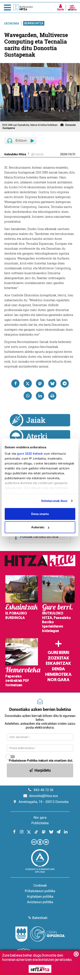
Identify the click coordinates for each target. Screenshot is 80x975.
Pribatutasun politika (40, 891)
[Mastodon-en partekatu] (40, 383)
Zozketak (58, 658)
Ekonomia (11, 23)
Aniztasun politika (40, 902)
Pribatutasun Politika (23, 760)
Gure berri (58, 652)
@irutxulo (37, 154)
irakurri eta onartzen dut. (41, 760)
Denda (58, 669)
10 (69, 154)
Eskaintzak (58, 663)
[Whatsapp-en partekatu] (28, 396)
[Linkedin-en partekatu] (40, 396)
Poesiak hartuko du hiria (39, 536)
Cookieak (40, 885)
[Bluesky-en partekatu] (52, 383)
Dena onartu (40, 513)
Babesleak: (40, 918)
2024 (63, 154)
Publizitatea (40, 823)
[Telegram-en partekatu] (65, 383)
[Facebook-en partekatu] (15, 383)
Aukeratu (37, 527)
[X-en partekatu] (28, 383)
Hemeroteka (58, 674)
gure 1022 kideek (30, 453)
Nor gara (58, 679)
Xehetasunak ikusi (54, 501)
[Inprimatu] (52, 396)
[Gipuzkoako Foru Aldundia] (40, 934)
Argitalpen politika (40, 896)
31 (74, 154)
